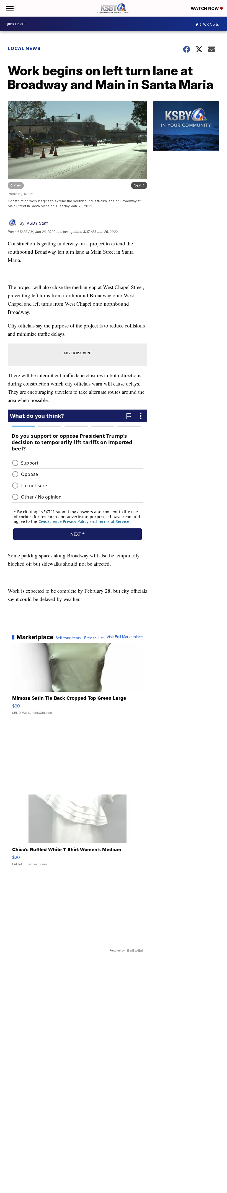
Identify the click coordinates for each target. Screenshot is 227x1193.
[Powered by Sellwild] (135, 951)
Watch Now (205, 8)
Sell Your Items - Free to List (80, 638)
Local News (24, 48)
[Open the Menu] (9, 8)
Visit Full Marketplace (125, 637)
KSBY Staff (37, 223)
